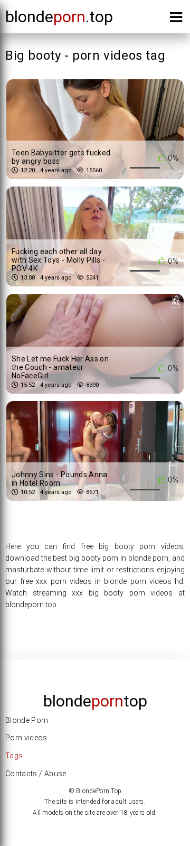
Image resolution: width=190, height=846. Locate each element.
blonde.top (59, 16)
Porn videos (26, 737)
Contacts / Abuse (35, 773)
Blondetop (95, 701)
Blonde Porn (27, 720)
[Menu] (176, 19)
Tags (14, 755)
